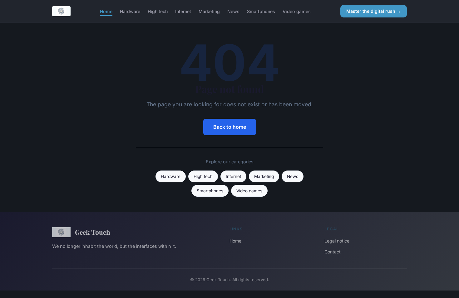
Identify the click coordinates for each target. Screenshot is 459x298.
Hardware (130, 11)
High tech (158, 11)
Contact (332, 251)
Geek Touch (92, 232)
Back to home (229, 127)
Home (106, 11)
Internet (183, 11)
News (233, 11)
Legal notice (336, 240)
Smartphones (261, 11)
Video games (297, 11)
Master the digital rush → (373, 11)
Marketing (209, 11)
